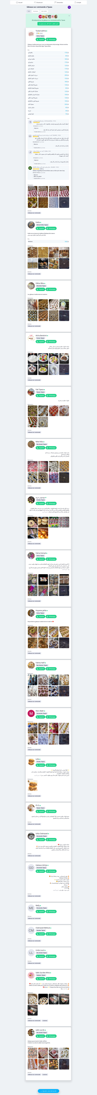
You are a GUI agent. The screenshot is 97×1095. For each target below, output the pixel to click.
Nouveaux (35, 11)
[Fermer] (69, 15)
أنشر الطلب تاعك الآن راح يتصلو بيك (48, 23)
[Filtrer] (69, 7)
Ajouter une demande (49, 1091)
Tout (29, 11)
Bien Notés (44, 11)
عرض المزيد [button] (45, 512)
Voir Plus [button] (65, 989)
